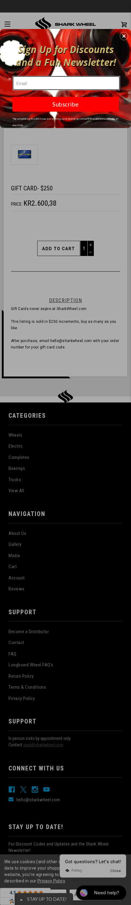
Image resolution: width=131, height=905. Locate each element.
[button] (124, 36)
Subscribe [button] (65, 103)
